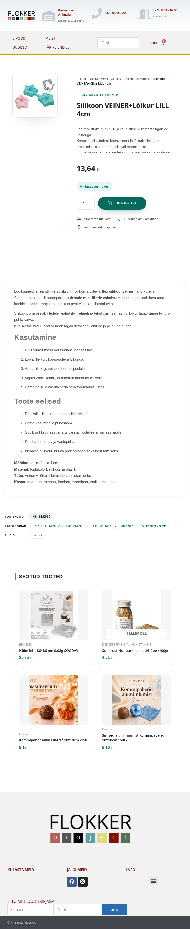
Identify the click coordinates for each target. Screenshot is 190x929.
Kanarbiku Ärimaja (66, 12)
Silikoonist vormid (137, 79)
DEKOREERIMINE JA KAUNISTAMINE (58, 526)
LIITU (114, 909)
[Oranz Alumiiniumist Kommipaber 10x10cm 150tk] (53, 701)
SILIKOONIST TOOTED (105, 79)
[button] (153, 881)
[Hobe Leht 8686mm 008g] (53, 616)
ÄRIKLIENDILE (58, 47)
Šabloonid (126, 526)
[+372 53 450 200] (97, 13)
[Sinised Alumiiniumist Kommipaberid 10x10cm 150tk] (136, 701)
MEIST (50, 38)
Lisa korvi (125, 203)
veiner (38, 535)
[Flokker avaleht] (23, 16)
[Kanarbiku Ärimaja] (49, 16)
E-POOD (18, 38)
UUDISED (19, 47)
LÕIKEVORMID (101, 526)
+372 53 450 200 (115, 12)
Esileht (81, 79)
